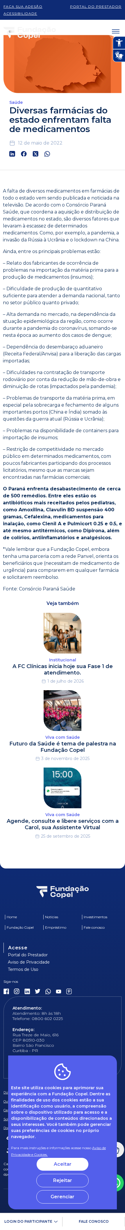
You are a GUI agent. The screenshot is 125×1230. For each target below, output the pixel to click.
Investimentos (95, 917)
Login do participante (28, 1221)
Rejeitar (62, 1180)
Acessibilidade (20, 13)
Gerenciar (62, 1196)
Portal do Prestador (28, 954)
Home (12, 917)
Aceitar (63, 1164)
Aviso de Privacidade (29, 962)
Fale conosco (94, 1221)
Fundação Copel (20, 927)
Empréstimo (55, 927)
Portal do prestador (96, 6)
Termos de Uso (23, 969)
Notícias (51, 917)
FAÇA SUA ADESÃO (22, 6)
